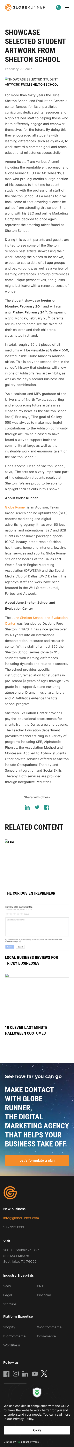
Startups (9, 1304)
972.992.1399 (13, 1227)
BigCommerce (14, 1336)
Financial (44, 1295)
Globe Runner (15, 507)
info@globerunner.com (21, 1218)
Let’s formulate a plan (37, 1160)
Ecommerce (46, 1336)
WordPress (12, 1345)
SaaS (7, 1286)
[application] (37, 1415)
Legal (7, 1295)
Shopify (9, 1327)
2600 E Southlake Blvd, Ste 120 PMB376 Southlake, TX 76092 (21, 1255)
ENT (40, 1286)
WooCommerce (49, 1327)
